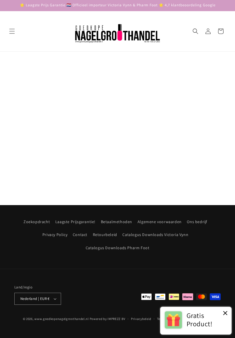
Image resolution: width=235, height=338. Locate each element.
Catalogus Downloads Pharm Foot (118, 247)
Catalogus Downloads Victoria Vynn (155, 234)
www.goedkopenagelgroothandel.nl (61, 319)
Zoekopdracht (36, 221)
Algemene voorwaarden (160, 221)
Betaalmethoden (116, 221)
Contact (80, 234)
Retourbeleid (105, 234)
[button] (12, 31)
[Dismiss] (225, 313)
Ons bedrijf (197, 221)
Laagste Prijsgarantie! (75, 221)
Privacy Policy (54, 234)
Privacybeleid (141, 319)
